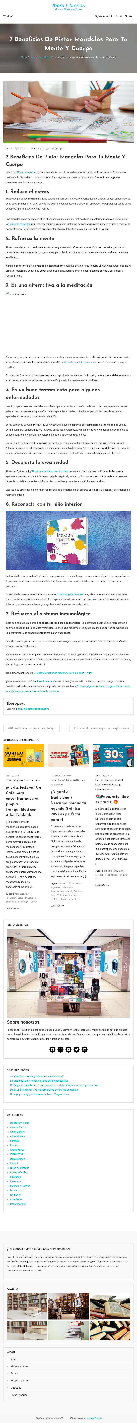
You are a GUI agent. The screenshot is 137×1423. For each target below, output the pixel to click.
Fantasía (15, 1140)
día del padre (110, 871)
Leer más (11, 908)
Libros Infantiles (19, 1172)
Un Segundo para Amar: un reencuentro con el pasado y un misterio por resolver (54, 1085)
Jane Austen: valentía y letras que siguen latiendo (37, 1076)
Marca (110, 789)
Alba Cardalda (21, 894)
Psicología (23, 901)
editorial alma (17, 1136)
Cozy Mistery (17, 1131)
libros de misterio (19, 1167)
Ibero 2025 (56, 895)
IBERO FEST (16, 1154)
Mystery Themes (94, 1418)
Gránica (77, 891)
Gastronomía (102, 784)
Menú (10, 16)
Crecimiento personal (61, 891)
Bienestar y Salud (40, 148)
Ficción (99, 780)
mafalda (55, 899)
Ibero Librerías (45, 681)
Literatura (100, 789)
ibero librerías (33, 780)
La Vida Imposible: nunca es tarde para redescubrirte (39, 1080)
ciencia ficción (18, 1127)
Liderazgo (115, 784)
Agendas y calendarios (62, 887)
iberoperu (60, 148)
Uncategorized (18, 1203)
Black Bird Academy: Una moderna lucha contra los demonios (44, 1089)
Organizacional (68, 899)
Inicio (13, 1359)
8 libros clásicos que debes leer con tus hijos (32, 728)
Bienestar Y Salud (15, 898)
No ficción (15, 1194)
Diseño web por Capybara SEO (49, 1418)
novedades (57, 784)
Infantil (14, 1163)
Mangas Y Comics (20, 1185)
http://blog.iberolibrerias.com (33, 708)
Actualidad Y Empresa (70, 883)
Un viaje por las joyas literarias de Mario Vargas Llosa (39, 1094)
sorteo (33, 901)
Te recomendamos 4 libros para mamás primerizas (101, 728)
